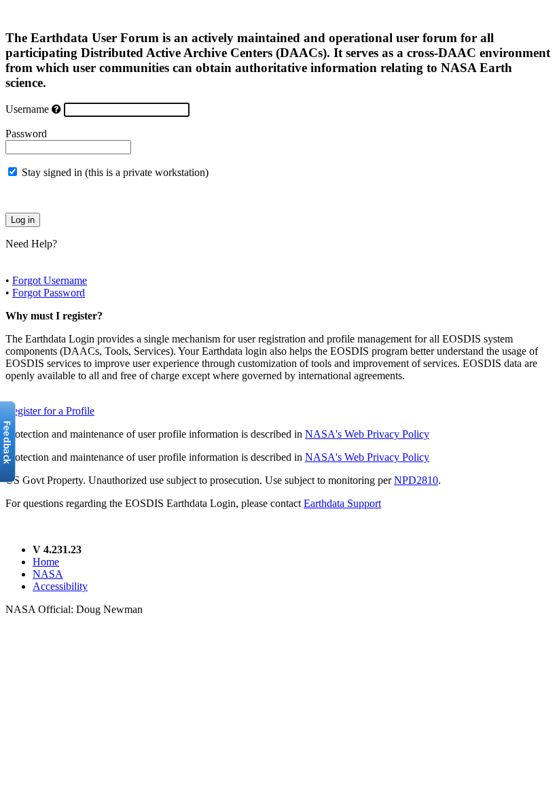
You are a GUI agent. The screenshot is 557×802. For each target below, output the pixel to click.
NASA (48, 574)
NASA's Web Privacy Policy (367, 434)
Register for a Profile (49, 411)
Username (27, 109)
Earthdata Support (342, 503)
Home (46, 562)
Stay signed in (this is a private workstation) (115, 172)
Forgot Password (48, 292)
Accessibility (60, 586)
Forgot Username (49, 280)
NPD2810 (416, 480)
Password (26, 133)
